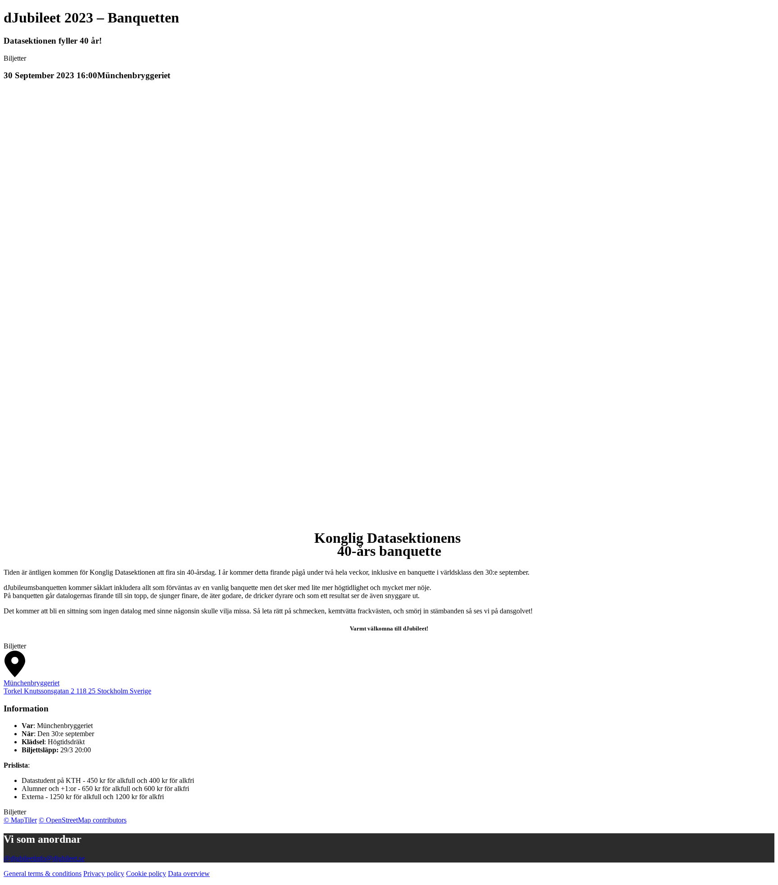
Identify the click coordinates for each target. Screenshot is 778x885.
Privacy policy (103, 873)
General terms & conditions (42, 873)
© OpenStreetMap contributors (83, 820)
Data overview (189, 873)
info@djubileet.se (60, 858)
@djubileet (19, 858)
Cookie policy (146, 873)
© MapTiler (20, 820)
